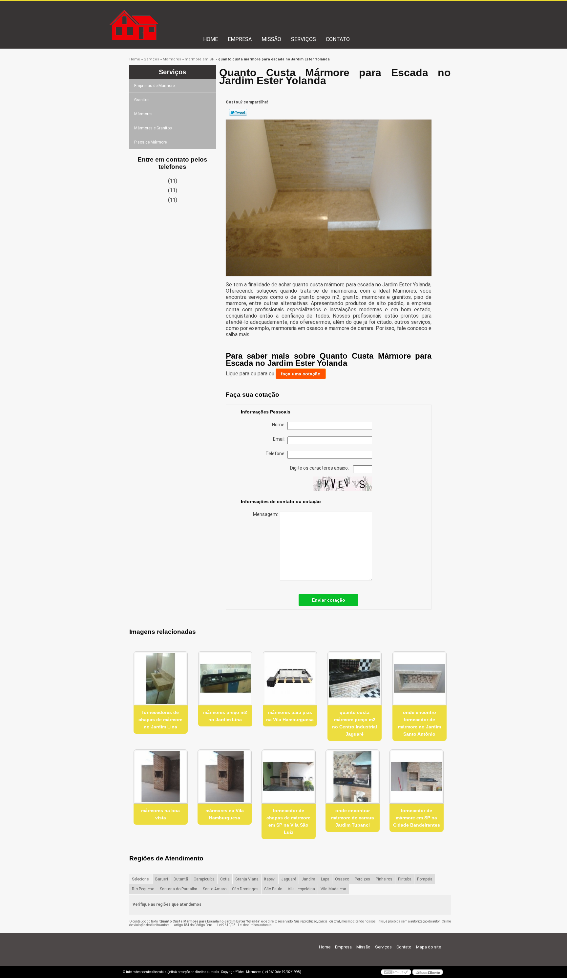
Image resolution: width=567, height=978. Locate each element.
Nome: (279, 424)
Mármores (143, 114)
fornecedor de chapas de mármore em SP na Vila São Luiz (288, 821)
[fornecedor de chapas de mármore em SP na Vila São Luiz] (289, 776)
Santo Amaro (214, 889)
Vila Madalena (333, 889)
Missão (271, 39)
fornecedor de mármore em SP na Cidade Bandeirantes (416, 818)
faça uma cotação (301, 373)
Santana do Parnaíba (178, 889)
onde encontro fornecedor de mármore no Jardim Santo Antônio (419, 723)
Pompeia (424, 879)
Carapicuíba (204, 879)
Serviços (303, 39)
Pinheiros (384, 879)
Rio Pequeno (143, 889)
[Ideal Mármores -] (160, 14)
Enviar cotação (328, 600)
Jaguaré (288, 879)
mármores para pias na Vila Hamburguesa (290, 716)
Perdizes (362, 879)
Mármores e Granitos (153, 128)
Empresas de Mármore (154, 85)
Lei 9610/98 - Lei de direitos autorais (244, 925)
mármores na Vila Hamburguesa (224, 814)
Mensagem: (266, 514)
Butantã (181, 879)
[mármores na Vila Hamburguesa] (225, 776)
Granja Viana (247, 879)
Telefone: (276, 453)
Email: (280, 439)
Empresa (240, 39)
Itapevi (270, 879)
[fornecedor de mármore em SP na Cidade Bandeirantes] (416, 776)
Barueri (161, 879)
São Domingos (245, 889)
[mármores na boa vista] (161, 776)
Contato (338, 39)
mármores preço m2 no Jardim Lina (225, 716)
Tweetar (238, 112)
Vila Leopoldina (301, 889)
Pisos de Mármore (150, 142)
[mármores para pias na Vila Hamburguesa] (290, 678)
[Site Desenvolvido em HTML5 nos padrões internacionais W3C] (396, 972)
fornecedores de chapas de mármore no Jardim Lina (160, 719)
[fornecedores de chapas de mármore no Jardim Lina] (161, 678)
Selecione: (141, 879)
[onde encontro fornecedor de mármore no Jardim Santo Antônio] (419, 678)
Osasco (342, 879)
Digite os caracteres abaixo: (320, 468)
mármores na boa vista (160, 814)
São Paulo (273, 889)
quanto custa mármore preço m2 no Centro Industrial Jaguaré (354, 723)
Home (210, 39)
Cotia (225, 879)
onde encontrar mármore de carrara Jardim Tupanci (352, 818)
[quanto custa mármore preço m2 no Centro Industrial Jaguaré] (354, 678)
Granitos (142, 100)
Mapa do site (428, 947)
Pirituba (404, 879)
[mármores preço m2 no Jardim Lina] (225, 678)
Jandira (308, 879)
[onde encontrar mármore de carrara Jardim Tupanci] (353, 776)
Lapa (325, 879)
